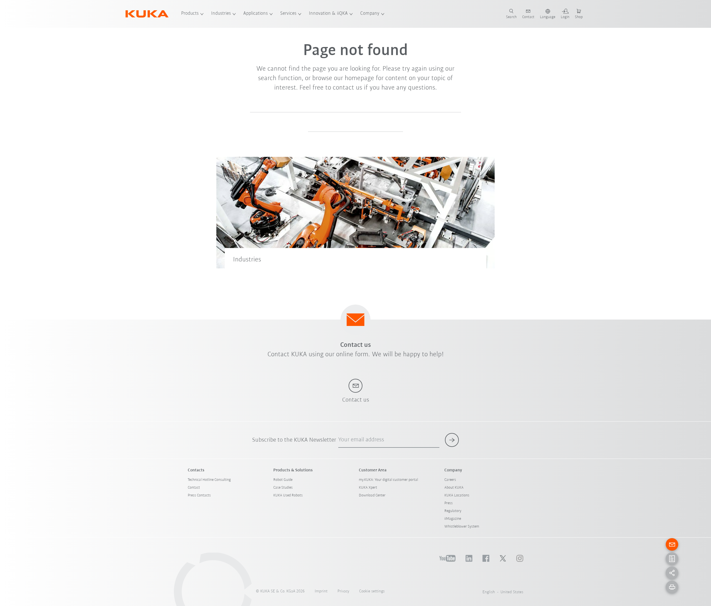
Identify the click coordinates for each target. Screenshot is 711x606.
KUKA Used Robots (288, 495)
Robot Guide (282, 480)
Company (369, 13)
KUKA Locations (456, 495)
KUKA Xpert (368, 488)
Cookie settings (372, 591)
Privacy (343, 591)
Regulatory (452, 511)
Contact (194, 488)
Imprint (321, 591)
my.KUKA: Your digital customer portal (388, 480)
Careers (450, 480)
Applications (255, 13)
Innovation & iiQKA (328, 13)
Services (288, 13)
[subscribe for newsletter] (452, 440)
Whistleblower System (461, 527)
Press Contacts (199, 495)
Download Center (372, 495)
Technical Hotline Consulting (209, 480)
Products (190, 13)
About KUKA (454, 488)
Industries (221, 13)
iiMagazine (452, 519)
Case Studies (283, 488)
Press (448, 503)
